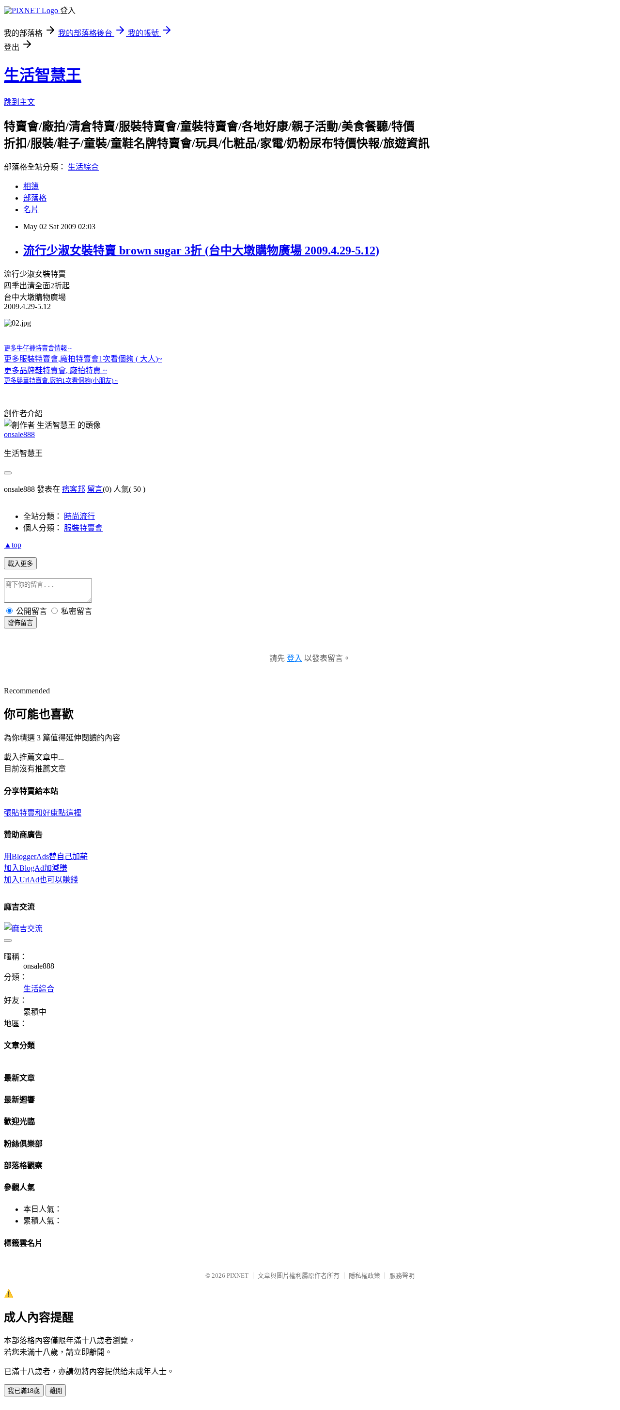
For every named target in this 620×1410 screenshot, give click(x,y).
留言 (95, 489)
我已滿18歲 (24, 1390)
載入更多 (20, 563)
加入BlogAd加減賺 (35, 868)
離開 (55, 1390)
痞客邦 (73, 489)
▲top (12, 545)
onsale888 (19, 434)
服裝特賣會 (83, 528)
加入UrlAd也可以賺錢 (41, 880)
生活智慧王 (42, 75)
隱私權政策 (364, 1275)
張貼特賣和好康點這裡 (42, 813)
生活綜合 (83, 167)
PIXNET (237, 1275)
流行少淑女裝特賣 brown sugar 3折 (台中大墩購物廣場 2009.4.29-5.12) (201, 250)
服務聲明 (402, 1275)
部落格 (34, 198)
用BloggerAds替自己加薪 (46, 856)
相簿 (31, 186)
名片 (31, 209)
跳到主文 (19, 102)
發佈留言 (20, 623)
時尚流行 (79, 516)
